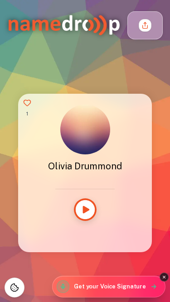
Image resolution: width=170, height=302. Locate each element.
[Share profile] (145, 25)
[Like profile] (27, 103)
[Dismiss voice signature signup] (164, 277)
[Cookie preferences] (14, 287)
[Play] (85, 209)
